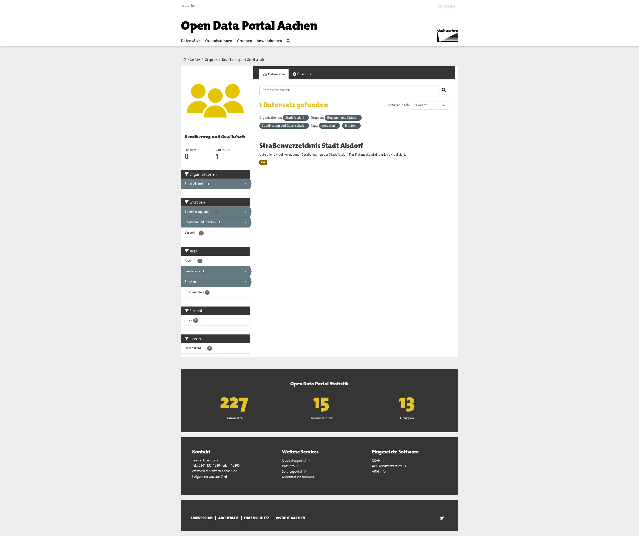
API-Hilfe (379, 471)
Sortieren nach (398, 105)
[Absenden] (444, 90)
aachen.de (228, 518)
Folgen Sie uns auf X (208, 476)
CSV (263, 162)
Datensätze (191, 41)
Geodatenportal (294, 460)
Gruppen (244, 41)
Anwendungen (269, 41)
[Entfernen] (305, 117)
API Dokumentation (387, 466)
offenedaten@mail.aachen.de (214, 471)
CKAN (376, 460)
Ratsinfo (289, 466)
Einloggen (446, 6)
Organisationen (218, 41)
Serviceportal (292, 471)
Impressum (202, 518)
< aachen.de (191, 6)
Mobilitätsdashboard (298, 477)
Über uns (303, 74)
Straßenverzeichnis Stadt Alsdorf (311, 145)
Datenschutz (256, 518)
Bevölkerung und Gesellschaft (243, 60)
